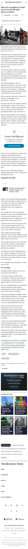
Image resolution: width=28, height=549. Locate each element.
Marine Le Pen (5, 358)
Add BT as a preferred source (12, 21)
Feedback (5, 368)
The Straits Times (8, 528)
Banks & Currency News (18, 445)
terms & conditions (5, 540)
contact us (11, 537)
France (4, 354)
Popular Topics (6, 445)
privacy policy (21, 537)
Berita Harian (14, 530)
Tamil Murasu (22, 530)
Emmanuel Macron (14, 354)
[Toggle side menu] (2, 2)
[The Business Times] (12, 2)
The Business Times (19, 528)
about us (6, 537)
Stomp (14, 533)
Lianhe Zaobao (6, 530)
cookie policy (13, 540)
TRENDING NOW (6, 394)
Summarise (7, 15)
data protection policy (22, 540)
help (16, 537)
